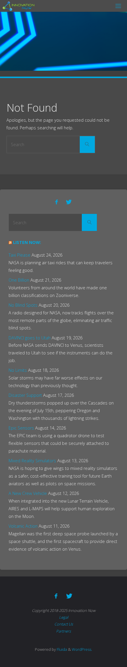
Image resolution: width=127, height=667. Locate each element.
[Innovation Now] (19, 6)
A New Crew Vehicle (28, 493)
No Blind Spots (23, 305)
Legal (63, 617)
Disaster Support (25, 395)
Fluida (61, 649)
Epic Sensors (21, 428)
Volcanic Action (23, 526)
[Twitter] (69, 202)
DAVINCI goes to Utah (30, 338)
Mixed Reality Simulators (32, 460)
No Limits (18, 370)
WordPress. (82, 649)
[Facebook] (56, 202)
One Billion (19, 280)
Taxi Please (19, 255)
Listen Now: (27, 242)
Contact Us (63, 624)
